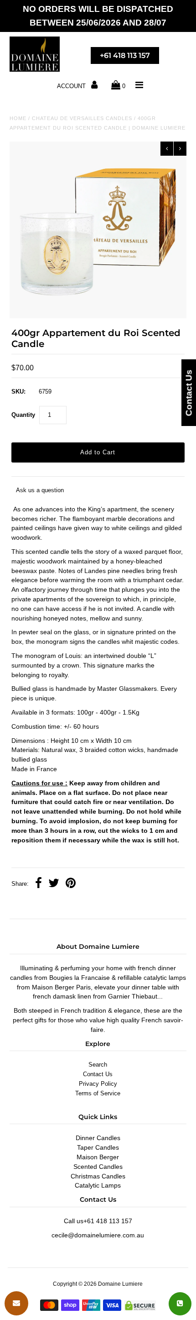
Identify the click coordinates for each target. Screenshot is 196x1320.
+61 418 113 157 (125, 55)
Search (97, 1064)
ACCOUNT (72, 86)
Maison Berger (98, 1157)
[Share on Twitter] (53, 884)
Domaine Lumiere (120, 1284)
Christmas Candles (98, 1176)
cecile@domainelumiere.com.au (98, 1235)
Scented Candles (98, 1166)
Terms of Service (97, 1093)
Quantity (23, 414)
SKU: (18, 391)
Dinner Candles (98, 1137)
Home (18, 118)
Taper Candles (98, 1147)
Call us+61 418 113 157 (98, 1221)
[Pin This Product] (71, 884)
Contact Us (98, 1074)
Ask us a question (40, 490)
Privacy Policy (98, 1083)
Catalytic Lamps (98, 1185)
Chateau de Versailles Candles (82, 118)
